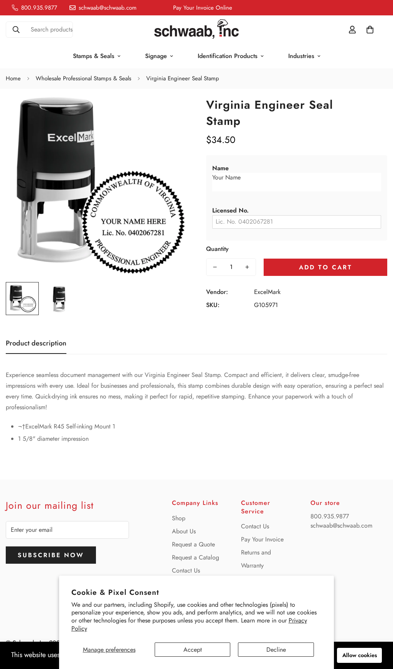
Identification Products (228, 55)
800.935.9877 (329, 516)
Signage (156, 55)
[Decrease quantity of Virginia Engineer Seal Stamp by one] (214, 267)
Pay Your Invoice (262, 539)
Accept (192, 649)
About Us (184, 531)
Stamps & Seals (93, 55)
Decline (276, 649)
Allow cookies (359, 655)
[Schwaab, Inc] (196, 29)
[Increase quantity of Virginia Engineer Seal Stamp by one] (247, 267)
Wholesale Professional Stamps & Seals (83, 78)
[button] (296, 168)
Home (13, 78)
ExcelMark (267, 291)
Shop (178, 518)
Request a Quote (193, 544)
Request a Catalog (195, 557)
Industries (301, 55)
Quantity (217, 248)
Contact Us (186, 570)
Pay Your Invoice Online (202, 7)
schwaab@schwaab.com (341, 525)
